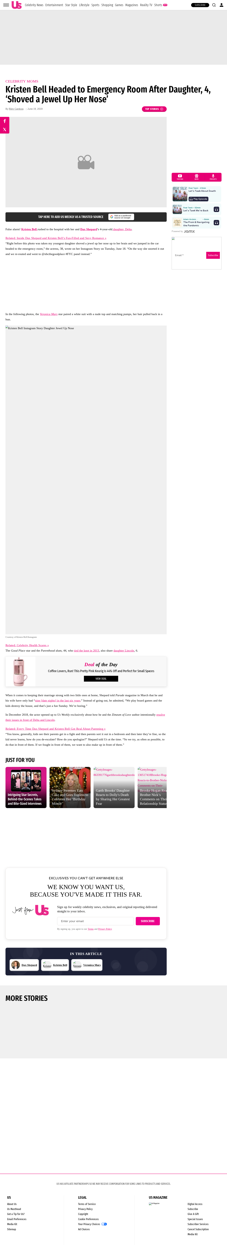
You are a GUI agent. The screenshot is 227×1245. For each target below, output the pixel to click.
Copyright (83, 1214)
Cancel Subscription (198, 1229)
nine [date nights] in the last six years (57, 700)
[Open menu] (6, 5)
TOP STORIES (152, 109)
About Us (12, 1204)
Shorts (158, 5)
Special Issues (195, 1219)
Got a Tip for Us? (16, 1214)
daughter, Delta (122, 229)
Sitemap (11, 1229)
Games (119, 5)
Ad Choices (84, 1229)
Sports (95, 5)
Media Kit (12, 1224)
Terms (91, 929)
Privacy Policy (105, 929)
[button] (214, 5)
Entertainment (54, 5)
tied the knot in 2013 (86, 650)
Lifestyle (84, 5)
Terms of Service (87, 1204)
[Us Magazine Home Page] (17, 5)
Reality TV (146, 5)
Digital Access (195, 1204)
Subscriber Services (198, 1224)
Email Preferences (16, 1219)
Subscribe (200, 5)
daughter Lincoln (124, 650)
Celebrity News (34, 5)
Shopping (107, 5)
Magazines (131, 5)
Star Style (71, 5)
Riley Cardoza (16, 109)
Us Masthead (14, 1209)
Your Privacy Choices (89, 1224)
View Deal (101, 678)
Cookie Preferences (88, 1219)
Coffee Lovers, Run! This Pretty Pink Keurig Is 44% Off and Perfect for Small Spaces (101, 671)
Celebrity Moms (21, 81)
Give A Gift (193, 1214)
